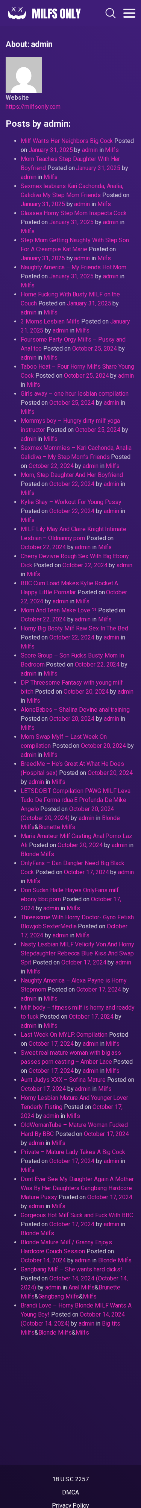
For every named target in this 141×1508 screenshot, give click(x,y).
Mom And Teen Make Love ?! (59, 610)
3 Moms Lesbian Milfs (50, 321)
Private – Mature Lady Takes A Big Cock (73, 1152)
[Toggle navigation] (129, 13)
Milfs (112, 149)
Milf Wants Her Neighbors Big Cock (67, 140)
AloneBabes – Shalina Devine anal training (75, 709)
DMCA (70, 1492)
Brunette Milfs (57, 827)
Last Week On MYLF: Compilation (64, 1034)
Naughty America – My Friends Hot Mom (73, 267)
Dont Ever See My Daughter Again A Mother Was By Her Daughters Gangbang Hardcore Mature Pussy (77, 1188)
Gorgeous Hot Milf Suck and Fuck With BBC (77, 1215)
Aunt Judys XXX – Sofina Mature (63, 1079)
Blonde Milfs (37, 854)
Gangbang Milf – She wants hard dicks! (71, 1269)
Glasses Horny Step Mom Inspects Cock (74, 213)
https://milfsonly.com (33, 106)
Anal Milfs (81, 1287)
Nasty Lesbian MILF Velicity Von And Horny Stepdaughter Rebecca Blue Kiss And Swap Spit (77, 953)
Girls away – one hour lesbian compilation (75, 393)
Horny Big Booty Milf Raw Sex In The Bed (74, 628)
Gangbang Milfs (58, 1296)
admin (89, 149)
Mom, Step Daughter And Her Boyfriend (72, 474)
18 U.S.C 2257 (70, 1479)
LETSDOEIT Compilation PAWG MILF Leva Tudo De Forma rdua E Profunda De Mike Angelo (75, 799)
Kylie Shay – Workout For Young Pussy (71, 502)
